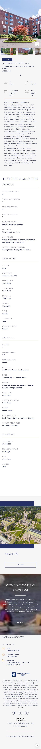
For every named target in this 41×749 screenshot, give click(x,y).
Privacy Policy (28, 736)
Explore (20, 565)
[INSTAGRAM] (20, 713)
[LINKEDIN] (27, 713)
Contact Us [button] (20, 622)
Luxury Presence (20, 726)
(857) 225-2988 (12, 656)
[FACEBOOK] (14, 713)
